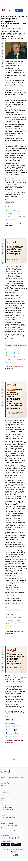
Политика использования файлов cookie (11, 830)
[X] (9, 838)
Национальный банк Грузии (13, 610)
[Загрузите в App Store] (5, 844)
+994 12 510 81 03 (5, 783)
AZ (14, 855)
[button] (2, 43)
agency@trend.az (5, 785)
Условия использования (7, 823)
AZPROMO (8, 345)
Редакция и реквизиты (6, 803)
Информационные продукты (8, 817)
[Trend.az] (5, 10)
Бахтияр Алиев (10, 202)
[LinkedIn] (19, 838)
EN (11, 855)
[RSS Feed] (22, 838)
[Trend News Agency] (5, 772)
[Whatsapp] (2, 838)
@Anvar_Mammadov (17, 339)
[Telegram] (15, 838)
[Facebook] (5, 838)
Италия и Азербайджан (20, 345)
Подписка (3, 815)
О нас (2, 800)
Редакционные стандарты (7, 807)
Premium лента (4, 794)
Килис (7, 719)
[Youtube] (12, 838)
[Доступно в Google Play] (16, 844)
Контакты (3, 805)
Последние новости (6, 792)
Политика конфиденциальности (9, 825)
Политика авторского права (8, 827)
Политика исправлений (7, 809)
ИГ (13, 719)
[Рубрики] (25, 10)
